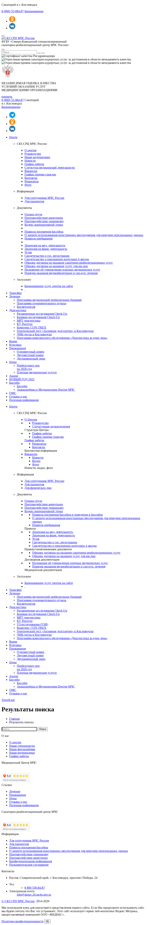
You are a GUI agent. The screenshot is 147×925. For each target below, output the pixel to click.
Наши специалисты (22, 745)
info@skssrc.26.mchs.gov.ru (34, 894)
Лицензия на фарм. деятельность (45, 248)
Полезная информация (24, 400)
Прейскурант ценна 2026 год (28, 367)
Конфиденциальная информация (30, 861)
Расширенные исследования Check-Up (42, 313)
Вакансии (30, 171)
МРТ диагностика (28, 320)
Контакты (30, 178)
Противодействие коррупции (43, 217)
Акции (13, 375)
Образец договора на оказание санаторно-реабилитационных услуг (68, 262)
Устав (28, 252)
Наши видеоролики (37, 157)
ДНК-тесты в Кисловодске (34, 334)
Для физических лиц (37, 487)
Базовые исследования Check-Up (38, 317)
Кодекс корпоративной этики (43, 224)
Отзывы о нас (18, 396)
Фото (27, 184)
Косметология (26, 306)
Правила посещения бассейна (43, 231)
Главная (14, 718)
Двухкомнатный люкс (31, 358)
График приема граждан (40, 174)
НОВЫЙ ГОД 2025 (21, 379)
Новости (30, 160)
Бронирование (33, 11)
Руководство (32, 153)
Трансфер (15, 293)
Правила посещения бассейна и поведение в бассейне (67, 514)
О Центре (30, 419)
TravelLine (8, 700)
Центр (13, 137)
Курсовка (15, 344)
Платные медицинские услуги (37, 372)
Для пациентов (34, 201)
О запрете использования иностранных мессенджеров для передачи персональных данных (83, 235)
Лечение (14, 296)
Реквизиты (31, 181)
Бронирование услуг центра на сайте (48, 286)
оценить (7, 96)
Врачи (13, 341)
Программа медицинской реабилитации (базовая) (49, 299)
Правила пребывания (38, 238)
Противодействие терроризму (44, 221)
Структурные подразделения (51, 426)
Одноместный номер (30, 351)
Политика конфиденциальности (22, 921)
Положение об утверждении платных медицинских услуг (62, 269)
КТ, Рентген (25, 324)
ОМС (12, 393)
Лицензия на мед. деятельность (44, 245)
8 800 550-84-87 (34, 887)
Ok (47, 921)
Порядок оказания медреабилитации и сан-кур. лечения (61, 273)
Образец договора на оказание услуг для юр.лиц (56, 266)
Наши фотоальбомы (22, 749)
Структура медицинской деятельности (49, 167)
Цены (13, 362)
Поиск (42, 729)
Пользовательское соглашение (29, 864)
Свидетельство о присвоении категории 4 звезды (56, 259)
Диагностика (17, 310)
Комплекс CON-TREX (31, 327)
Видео (36, 461)
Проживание (17, 348)
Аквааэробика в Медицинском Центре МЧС (46, 389)
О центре (30, 150)
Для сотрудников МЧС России (44, 197)
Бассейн (14, 382)
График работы (34, 164)
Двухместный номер (30, 355)
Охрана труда (33, 214)
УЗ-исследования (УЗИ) (32, 624)
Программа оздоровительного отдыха (41, 303)
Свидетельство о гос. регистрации (46, 255)
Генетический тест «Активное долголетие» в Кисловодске (55, 331)
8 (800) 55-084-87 (13, 11)
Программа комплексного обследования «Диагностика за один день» (62, 337)
